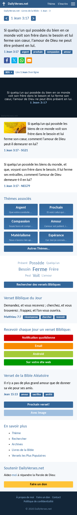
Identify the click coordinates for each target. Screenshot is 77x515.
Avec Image (38, 412)
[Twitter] (15, 61)
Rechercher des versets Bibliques (38, 284)
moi (14, 475)
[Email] (30, 61)
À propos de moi (25, 497)
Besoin (25, 269)
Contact (56, 497)
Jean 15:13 (11, 394)
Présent (22, 263)
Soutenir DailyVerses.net (24, 468)
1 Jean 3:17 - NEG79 (17, 186)
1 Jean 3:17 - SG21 (16, 150)
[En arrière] (6, 18)
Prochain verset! (38, 404)
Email (38, 346)
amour (67, 52)
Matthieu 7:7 (12, 317)
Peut (28, 275)
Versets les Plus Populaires (29, 455)
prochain (38, 52)
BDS (8, 72)
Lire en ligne (27, 72)
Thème (51, 4)
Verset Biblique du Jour (23, 298)
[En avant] (33, 18)
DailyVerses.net (12, 11)
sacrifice (37, 394)
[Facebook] (7, 61)
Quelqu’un (52, 263)
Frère (54, 269)
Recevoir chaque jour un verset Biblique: (37, 330)
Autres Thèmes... (38, 248)
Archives (17, 444)
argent (25, 52)
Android (38, 354)
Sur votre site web (38, 362)
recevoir (60, 317)
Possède (36, 263)
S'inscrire (63, 4)
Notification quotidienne (38, 337)
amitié (48, 394)
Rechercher (19, 439)
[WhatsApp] (22, 60)
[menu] (73, 5)
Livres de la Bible (30, 11)
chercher (47, 317)
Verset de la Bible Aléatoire (26, 376)
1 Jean (44, 11)
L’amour (47, 275)
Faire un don (38, 484)
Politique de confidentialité (38, 501)
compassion (53, 52)
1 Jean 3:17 (11, 51)
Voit (36, 276)
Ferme (40, 269)
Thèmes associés (17, 199)
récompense (31, 317)
